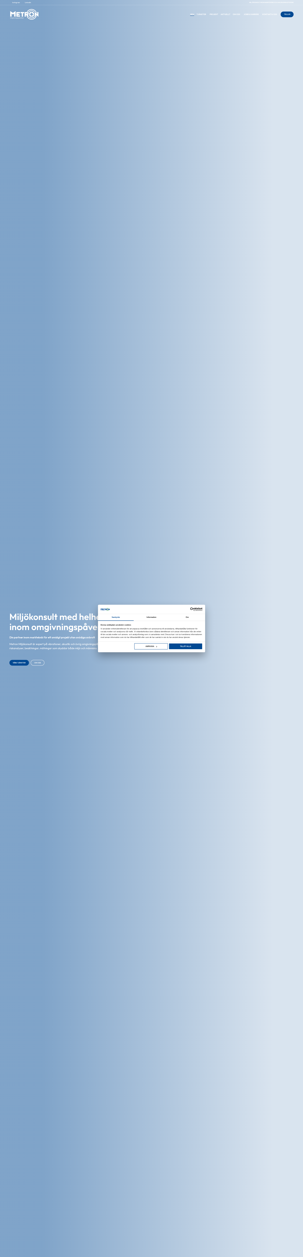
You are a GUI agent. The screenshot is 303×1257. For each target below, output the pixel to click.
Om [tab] (187, 617)
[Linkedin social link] (27, 2)
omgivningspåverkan (94, 644)
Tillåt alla (185, 646)
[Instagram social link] (15, 2)
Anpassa (149, 646)
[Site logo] (24, 14)
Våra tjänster (19, 663)
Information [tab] (151, 617)
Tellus (287, 14)
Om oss (37, 663)
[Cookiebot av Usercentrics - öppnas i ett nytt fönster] (192, 609)
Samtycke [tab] (116, 617)
